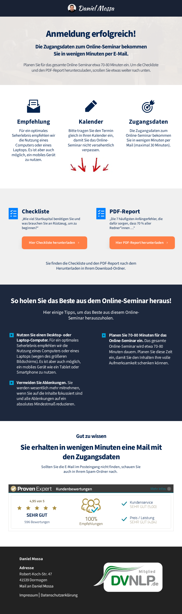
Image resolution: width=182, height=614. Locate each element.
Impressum (28, 595)
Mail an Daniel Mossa (36, 586)
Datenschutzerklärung (59, 595)
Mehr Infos (158, 488)
